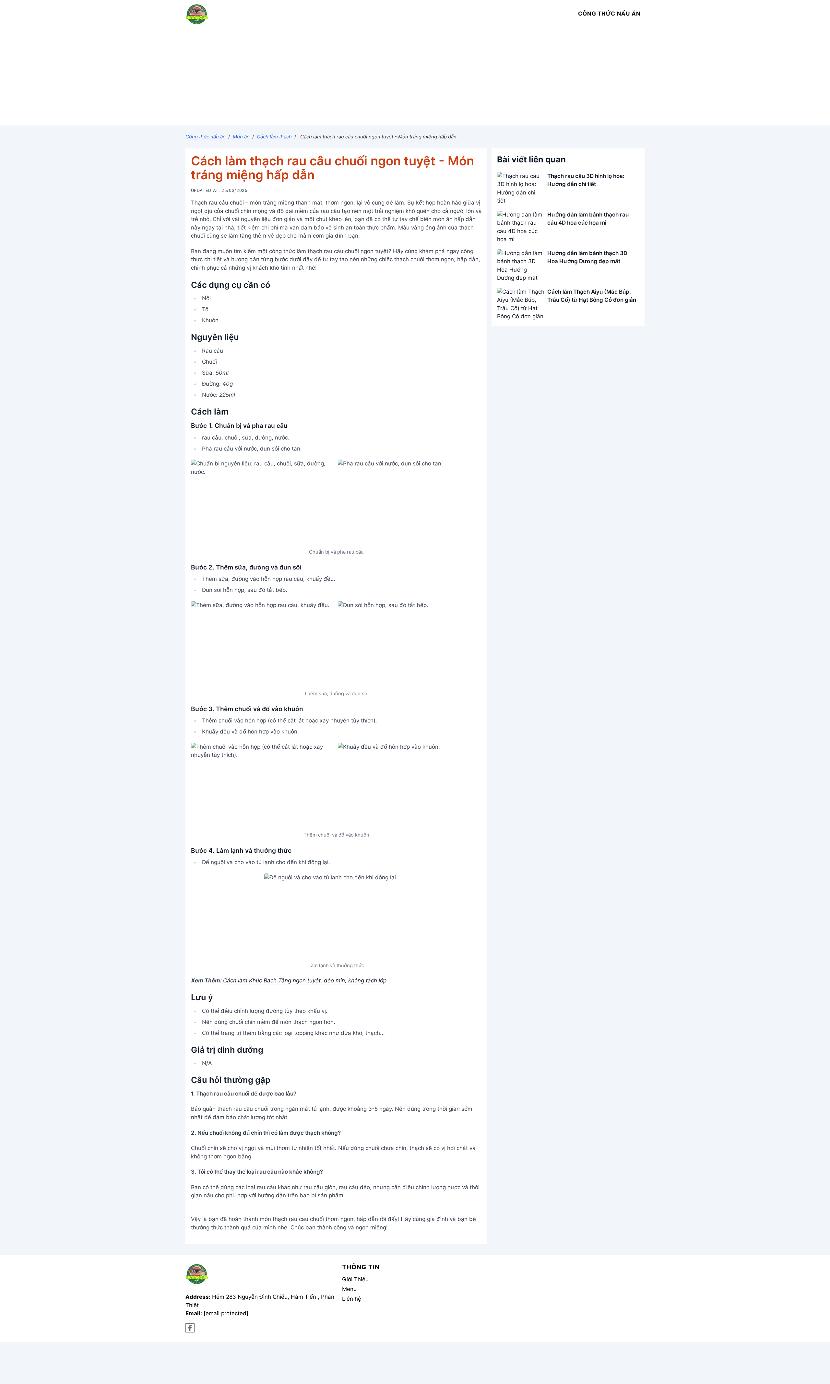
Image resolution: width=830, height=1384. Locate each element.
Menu (349, 1289)
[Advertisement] (415, 76)
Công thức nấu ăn (205, 137)
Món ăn (241, 137)
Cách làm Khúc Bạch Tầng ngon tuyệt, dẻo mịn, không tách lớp (304, 980)
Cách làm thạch (274, 137)
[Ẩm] (190, 1328)
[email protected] (226, 1313)
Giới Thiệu (355, 1279)
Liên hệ (351, 1299)
